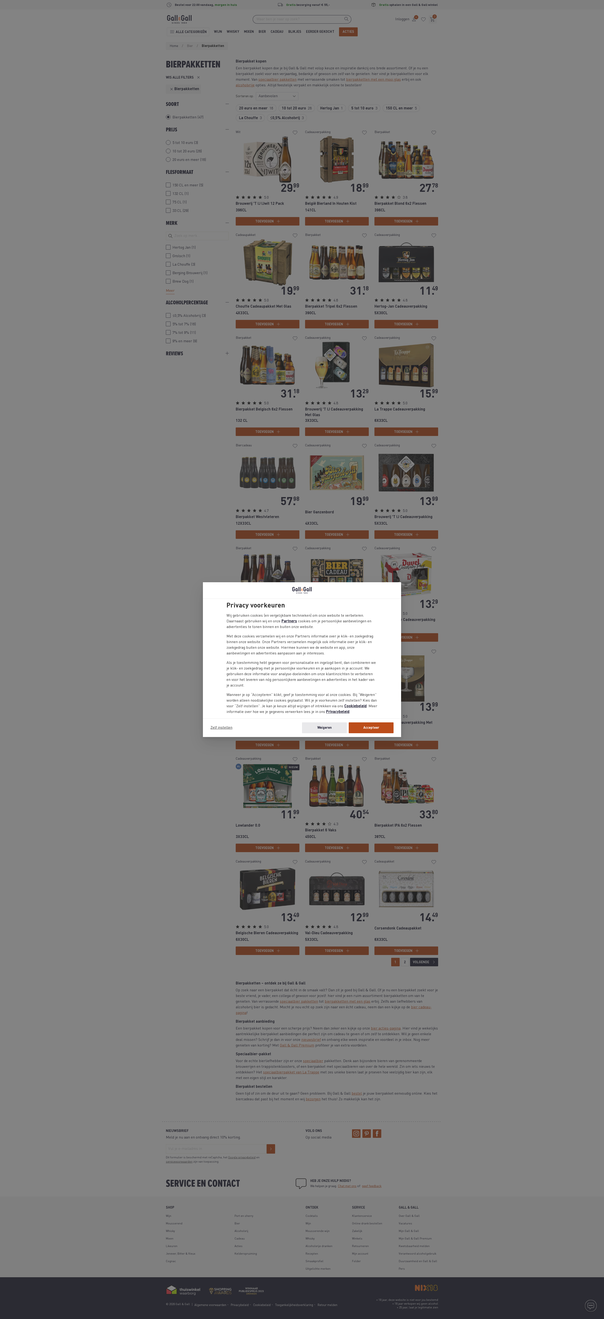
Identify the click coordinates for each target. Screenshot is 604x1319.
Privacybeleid (337, 712)
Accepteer (371, 727)
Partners (289, 621)
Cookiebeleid (355, 706)
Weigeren (324, 727)
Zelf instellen (221, 728)
